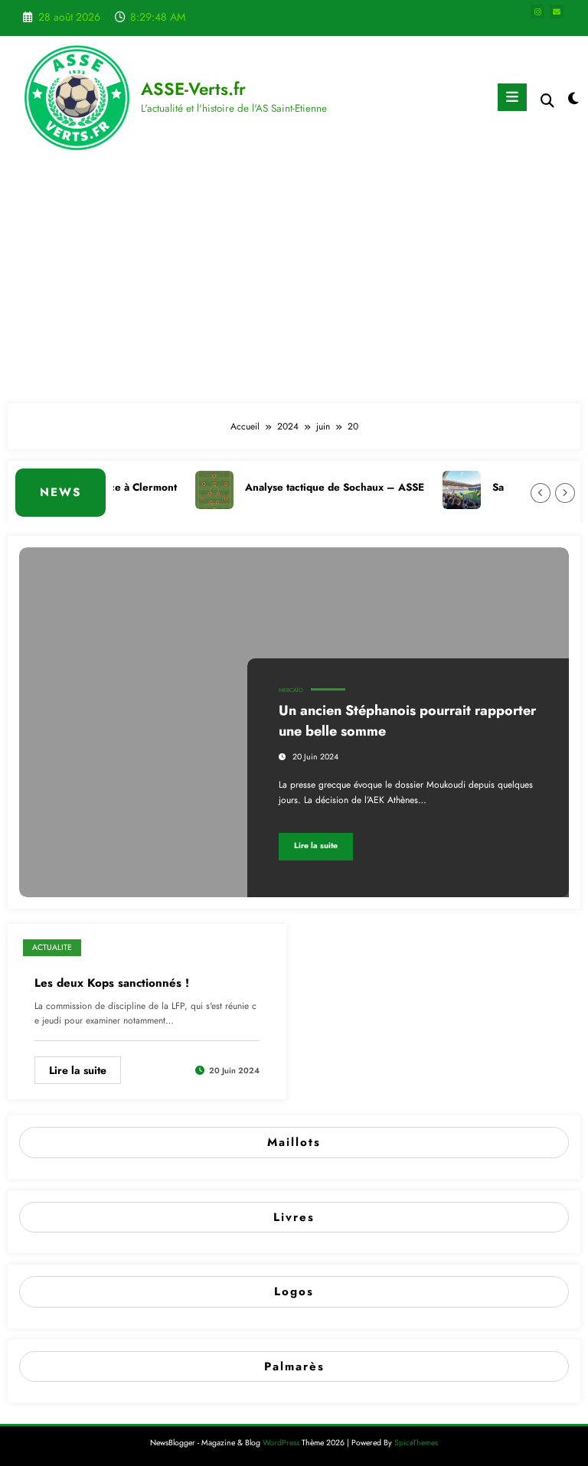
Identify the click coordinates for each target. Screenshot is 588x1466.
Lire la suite (316, 845)
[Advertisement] (294, 281)
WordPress (281, 1442)
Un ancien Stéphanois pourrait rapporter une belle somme (407, 720)
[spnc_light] (572, 99)
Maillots (294, 1142)
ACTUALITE (52, 947)
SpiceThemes (416, 1442)
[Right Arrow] (565, 493)
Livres (294, 1217)
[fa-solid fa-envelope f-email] (557, 11)
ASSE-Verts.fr (193, 89)
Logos (294, 1291)
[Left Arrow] (540, 493)
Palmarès (294, 1366)
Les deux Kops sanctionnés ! (111, 983)
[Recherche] (547, 101)
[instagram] (537, 11)
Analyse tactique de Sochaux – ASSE (324, 487)
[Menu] (512, 97)
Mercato (291, 690)
